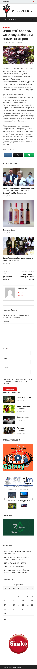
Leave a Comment (17, 42)
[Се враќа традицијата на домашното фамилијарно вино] (18, 256)
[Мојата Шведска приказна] (9, 406)
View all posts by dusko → (23, 294)
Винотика (17, 667)
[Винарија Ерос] (18, 227)
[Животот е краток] (9, 397)
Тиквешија (6, 27)
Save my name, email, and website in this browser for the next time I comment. (17, 382)
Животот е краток (24, 397)
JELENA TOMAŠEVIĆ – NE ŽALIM (16, 563)
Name (5, 349)
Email (5, 358)
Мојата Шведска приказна (23, 407)
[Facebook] (31, 2)
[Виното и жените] (9, 417)
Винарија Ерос (9, 230)
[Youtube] (33, 2)
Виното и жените (24, 417)
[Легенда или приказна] (9, 428)
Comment (7, 321)
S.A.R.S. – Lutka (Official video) (14, 566)
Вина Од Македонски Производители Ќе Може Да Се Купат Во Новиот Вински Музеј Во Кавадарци (18, 190)
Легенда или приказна (22, 429)
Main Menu (11, 20)
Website (6, 368)
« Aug (4, 619)
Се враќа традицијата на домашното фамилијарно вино (18, 259)
